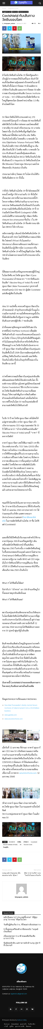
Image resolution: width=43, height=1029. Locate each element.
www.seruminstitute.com (14, 719)
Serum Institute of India (10, 844)
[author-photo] (21, 894)
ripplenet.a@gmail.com (19, 994)
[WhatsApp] (19, 28)
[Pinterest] (14, 28)
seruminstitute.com (28, 773)
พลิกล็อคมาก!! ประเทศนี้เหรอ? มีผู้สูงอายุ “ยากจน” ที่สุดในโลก (20, 918)
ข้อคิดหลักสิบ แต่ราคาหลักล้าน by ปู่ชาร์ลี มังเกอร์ (22, 944)
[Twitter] (9, 28)
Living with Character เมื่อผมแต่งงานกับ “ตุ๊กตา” (11, 874)
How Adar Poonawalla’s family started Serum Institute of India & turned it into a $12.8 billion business (22, 708)
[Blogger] (10, 1009)
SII (20, 844)
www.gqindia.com (11, 715)
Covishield (34, 842)
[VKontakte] (32, 1009)
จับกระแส (15, 12)
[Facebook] (4, 28)
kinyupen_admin (9, 23)
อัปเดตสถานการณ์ (23, 12)
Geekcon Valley (22, 1020)
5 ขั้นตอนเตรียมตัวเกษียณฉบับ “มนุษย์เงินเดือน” (21, 930)
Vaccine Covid (28, 844)
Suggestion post (13, 8)
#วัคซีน (19, 842)
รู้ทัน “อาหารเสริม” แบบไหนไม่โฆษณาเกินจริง (32, 874)
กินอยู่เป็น (5, 847)
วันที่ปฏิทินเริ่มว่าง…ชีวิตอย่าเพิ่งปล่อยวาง (22, 924)
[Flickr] (21, 1009)
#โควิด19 (25, 842)
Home (4, 8)
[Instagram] (27, 1009)
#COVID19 (12, 842)
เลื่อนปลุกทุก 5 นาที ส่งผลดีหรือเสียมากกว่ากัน (19, 937)
